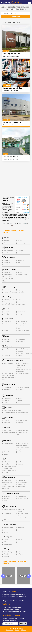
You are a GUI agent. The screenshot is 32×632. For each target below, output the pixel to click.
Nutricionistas (22, 339)
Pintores (20, 314)
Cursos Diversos (8, 452)
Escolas (20, 452)
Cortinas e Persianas (10, 292)
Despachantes (22, 496)
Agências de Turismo (10, 509)
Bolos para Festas (9, 250)
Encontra (16, 16)
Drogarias (20, 241)
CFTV (19, 410)
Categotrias (8, 537)
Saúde (7, 336)
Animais (6, 540)
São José (24, 576)
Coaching (6, 349)
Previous (4, 576)
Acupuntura (21, 260)
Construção (8, 297)
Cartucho (6, 464)
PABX (5, 500)
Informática (8, 407)
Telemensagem (22, 243)
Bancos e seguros (9, 527)
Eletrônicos (21, 527)
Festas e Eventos (10, 269)
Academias (7, 260)
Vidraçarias (7, 520)
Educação (8, 440)
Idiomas (6, 454)
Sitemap (23, 630)
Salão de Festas (22, 275)
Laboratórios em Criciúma (10, 159)
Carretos (6, 420)
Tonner (19, 403)
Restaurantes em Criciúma (12, 88)
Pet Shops (7, 341)
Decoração (21, 292)
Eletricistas (7, 312)
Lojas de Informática (10, 412)
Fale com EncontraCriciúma (11, 609)
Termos (17, 630)
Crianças (20, 540)
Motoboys (7, 422)
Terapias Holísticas (23, 373)
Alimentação (9, 248)
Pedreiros (7, 314)
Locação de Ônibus (23, 420)
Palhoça (9, 576)
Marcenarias (21, 304)
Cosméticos (7, 387)
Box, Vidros (21, 462)
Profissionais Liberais (12, 493)
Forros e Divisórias (23, 302)
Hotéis (6, 532)
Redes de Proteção (23, 330)
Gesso (19, 300)
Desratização (21, 484)
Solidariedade (8, 544)
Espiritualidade (22, 542)
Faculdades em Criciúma (12, 122)
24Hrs (7, 238)
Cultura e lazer (8, 542)
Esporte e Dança (10, 257)
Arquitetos (21, 290)
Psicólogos (8, 346)
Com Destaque (12, 612)
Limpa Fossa (21, 486)
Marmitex (6, 253)
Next (29, 576)
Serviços (8, 459)
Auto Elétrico (7, 430)
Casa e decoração (10, 287)
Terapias (20, 355)
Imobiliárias (21, 530)
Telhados (6, 556)
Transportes (9, 417)
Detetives (6, 498)
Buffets (20, 272)
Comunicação (9, 395)
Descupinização (22, 482)
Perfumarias (7, 389)
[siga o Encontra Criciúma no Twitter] (13, 601)
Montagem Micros (23, 412)
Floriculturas (7, 513)
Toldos (6, 330)
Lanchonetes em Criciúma (10, 90)
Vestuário (6, 554)
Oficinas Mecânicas (9, 432)
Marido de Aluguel (10, 309)
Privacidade (9, 630)
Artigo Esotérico (8, 363)
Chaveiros (7, 241)
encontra (11, 2)
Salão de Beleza (10, 384)
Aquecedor (7, 290)
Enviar (22, 623)
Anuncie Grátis (22, 612)
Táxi (5, 243)
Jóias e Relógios (9, 552)
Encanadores (21, 312)
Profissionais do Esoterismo (14, 360)
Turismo (20, 552)
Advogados (7, 496)
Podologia (20, 389)
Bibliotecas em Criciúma (10, 125)
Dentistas (6, 339)
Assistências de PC (9, 410)
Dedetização (21, 480)
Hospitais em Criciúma (11, 157)
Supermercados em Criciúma (11, 56)
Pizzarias (20, 253)
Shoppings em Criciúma (11, 54)
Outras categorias (10, 506)
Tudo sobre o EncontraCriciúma (12, 607)
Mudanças (20, 422)
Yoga (19, 262)
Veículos (7, 427)
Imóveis (6, 530)
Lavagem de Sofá (23, 498)
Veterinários (21, 341)
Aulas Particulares (9, 443)
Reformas (20, 554)
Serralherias (9, 319)
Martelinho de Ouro (23, 430)
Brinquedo (7, 272)
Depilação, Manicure (23, 387)
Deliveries (20, 250)
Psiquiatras (7, 355)
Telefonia (6, 403)
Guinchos (20, 464)
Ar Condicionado (8, 462)
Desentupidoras (10, 477)
